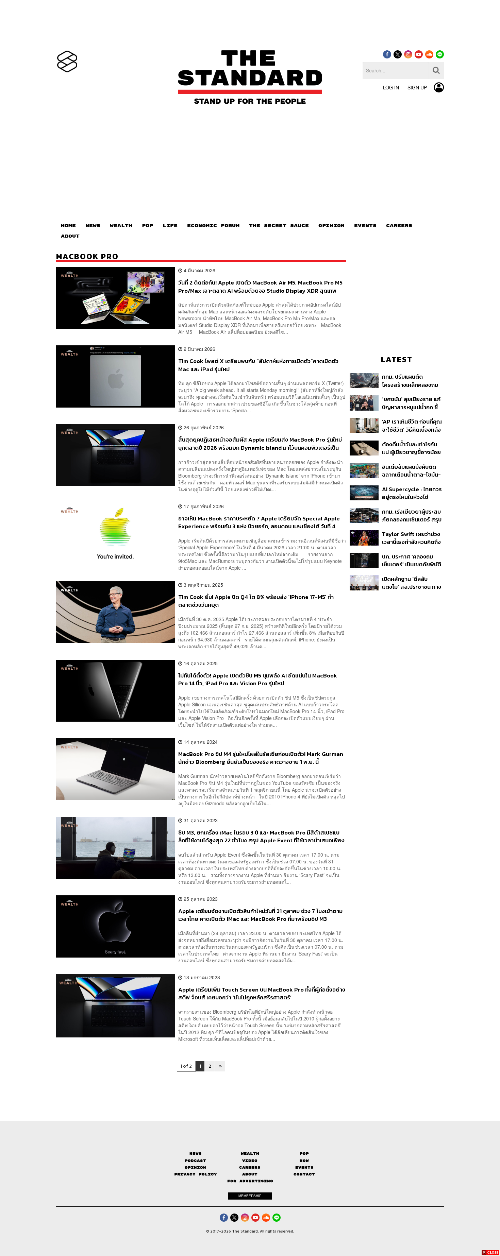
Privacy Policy (195, 1174)
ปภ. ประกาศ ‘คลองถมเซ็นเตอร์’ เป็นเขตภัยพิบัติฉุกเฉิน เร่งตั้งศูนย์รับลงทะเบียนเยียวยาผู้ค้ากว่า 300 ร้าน (411, 560)
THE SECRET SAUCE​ (279, 225)
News (195, 1153)
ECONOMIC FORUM (213, 225)
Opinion (195, 1167)
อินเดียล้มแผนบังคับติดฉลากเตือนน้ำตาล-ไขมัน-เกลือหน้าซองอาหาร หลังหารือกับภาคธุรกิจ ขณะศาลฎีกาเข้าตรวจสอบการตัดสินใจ (412, 470)
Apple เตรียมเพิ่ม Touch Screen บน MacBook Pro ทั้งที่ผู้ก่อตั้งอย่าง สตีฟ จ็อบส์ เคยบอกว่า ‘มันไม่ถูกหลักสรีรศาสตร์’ (261, 993)
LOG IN (391, 87)
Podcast (195, 1161)
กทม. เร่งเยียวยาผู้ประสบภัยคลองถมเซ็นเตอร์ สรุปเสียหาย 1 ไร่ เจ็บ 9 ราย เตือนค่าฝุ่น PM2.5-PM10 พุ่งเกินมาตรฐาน (411, 515)
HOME (68, 225)
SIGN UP (417, 87)
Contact (304, 1174)
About (249, 1174)
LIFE (170, 225)
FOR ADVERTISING (250, 1181)
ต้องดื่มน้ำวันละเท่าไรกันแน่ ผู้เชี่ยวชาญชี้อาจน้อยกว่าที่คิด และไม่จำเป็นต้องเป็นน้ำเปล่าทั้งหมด (412, 448)
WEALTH (121, 225)
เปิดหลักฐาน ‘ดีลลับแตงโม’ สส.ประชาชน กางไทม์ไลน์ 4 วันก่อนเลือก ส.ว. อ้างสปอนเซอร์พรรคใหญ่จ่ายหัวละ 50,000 (411, 582)
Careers (250, 1167)
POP (147, 225)
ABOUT (70, 236)
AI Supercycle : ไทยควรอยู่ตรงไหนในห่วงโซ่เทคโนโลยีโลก (412, 493)
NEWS (92, 225)
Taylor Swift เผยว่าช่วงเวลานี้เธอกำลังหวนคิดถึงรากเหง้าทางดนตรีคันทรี (411, 538)
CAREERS (399, 225)
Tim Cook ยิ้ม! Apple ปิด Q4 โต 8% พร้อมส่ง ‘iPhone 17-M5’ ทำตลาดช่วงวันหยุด (256, 600)
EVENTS (365, 225)
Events (304, 1167)
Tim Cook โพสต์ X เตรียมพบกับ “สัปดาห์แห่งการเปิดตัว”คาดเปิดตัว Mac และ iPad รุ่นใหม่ (258, 365)
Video (249, 1161)
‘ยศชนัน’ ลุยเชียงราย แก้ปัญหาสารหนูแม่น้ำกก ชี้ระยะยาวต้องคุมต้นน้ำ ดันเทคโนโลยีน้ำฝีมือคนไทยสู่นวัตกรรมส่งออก (411, 403)
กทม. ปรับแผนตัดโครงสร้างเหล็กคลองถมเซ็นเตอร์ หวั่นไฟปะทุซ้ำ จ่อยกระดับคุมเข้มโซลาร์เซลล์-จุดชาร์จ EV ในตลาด (410, 380)
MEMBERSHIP (250, 1195)
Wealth (250, 1153)
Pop (304, 1153)
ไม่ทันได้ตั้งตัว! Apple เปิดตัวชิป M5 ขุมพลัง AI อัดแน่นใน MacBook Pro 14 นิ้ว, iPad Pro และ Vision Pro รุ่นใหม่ (257, 679)
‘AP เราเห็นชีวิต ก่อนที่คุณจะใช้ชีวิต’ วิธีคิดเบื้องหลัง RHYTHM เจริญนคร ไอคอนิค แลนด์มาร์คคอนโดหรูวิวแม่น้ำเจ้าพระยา (413, 425)
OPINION (331, 225)
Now (304, 1161)
